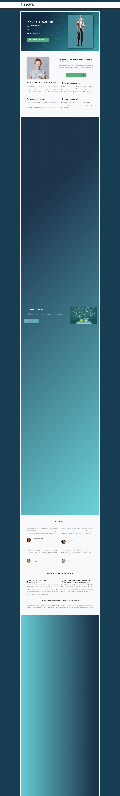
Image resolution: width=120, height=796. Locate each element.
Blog (80, 5)
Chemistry (64, 5)
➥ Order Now (94, 5)
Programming (73, 5)
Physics (58, 5)
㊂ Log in (86, 5)
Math (51, 5)
